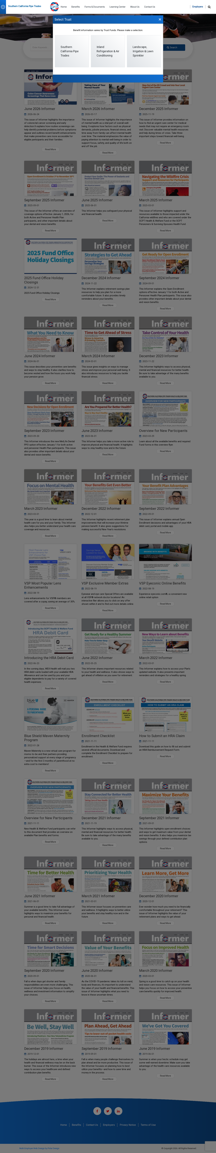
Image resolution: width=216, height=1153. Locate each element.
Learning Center (118, 7)
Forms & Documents (95, 7)
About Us (134, 7)
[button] (4, 7)
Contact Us (149, 7)
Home (64, 7)
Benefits (75, 7)
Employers (197, 6)
